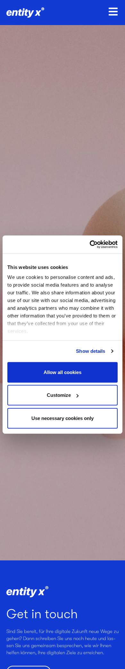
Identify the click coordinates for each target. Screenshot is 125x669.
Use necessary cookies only (62, 418)
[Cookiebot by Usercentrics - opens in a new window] (90, 244)
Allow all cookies (62, 372)
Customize (59, 395)
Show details (90, 351)
